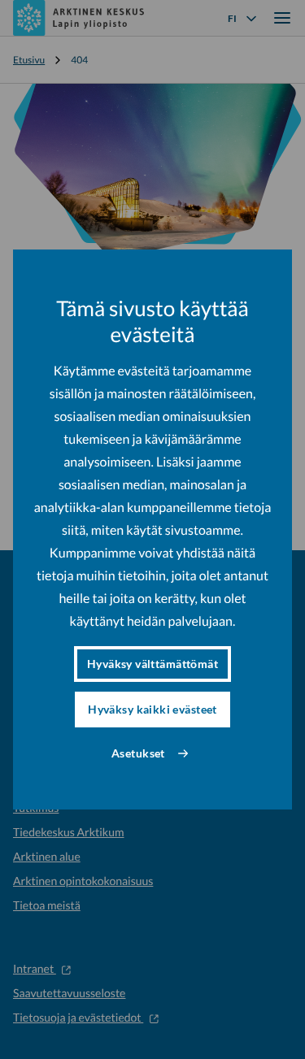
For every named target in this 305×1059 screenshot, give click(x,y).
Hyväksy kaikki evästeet (152, 709)
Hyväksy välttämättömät (152, 664)
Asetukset (138, 753)
